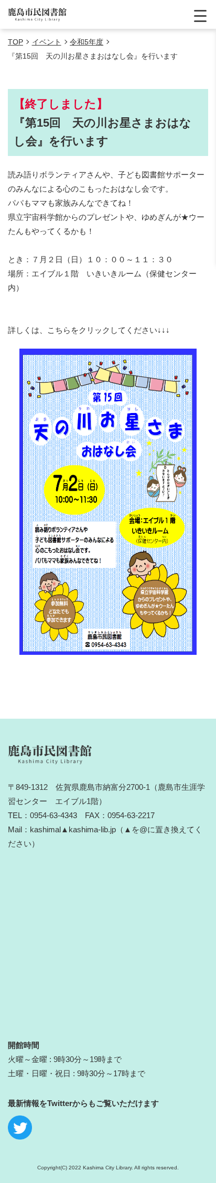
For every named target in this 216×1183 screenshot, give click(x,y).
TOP (15, 42)
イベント (46, 42)
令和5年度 (86, 42)
